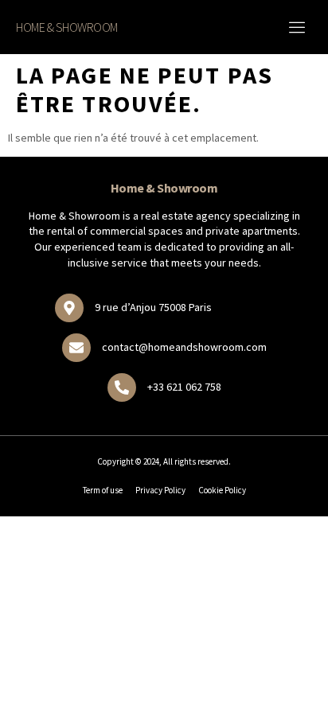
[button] (297, 27)
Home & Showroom (67, 27)
